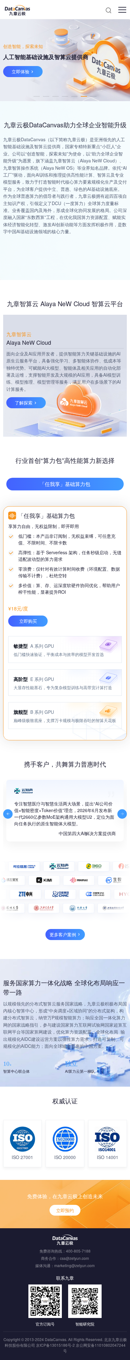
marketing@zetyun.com (74, 1265)
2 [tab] (46, 96)
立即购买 (28, 621)
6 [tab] (84, 96)
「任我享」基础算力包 (65, 484)
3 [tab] (55, 96)
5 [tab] (74, 96)
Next (122, 814)
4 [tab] (65, 96)
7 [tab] (93, 96)
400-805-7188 (78, 1251)
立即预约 (65, 1210)
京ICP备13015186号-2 (55, 1345)
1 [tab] (36, 96)
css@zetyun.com (74, 1258)
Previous (8, 814)
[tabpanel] (65, 60)
